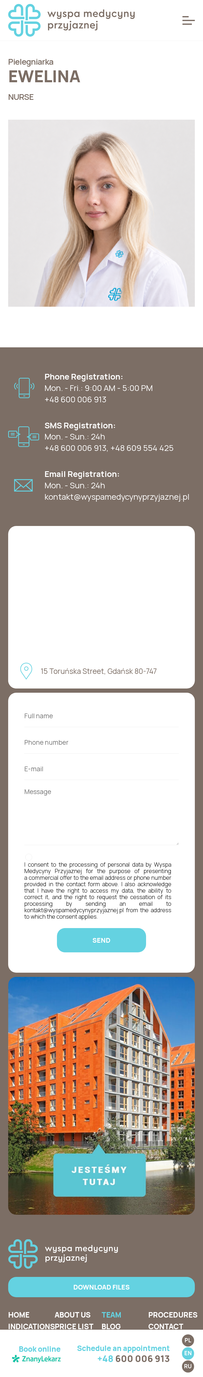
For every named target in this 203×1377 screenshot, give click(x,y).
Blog (111, 1326)
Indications (31, 1326)
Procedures (173, 1315)
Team (111, 1315)
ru (188, 1366)
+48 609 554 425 (142, 447)
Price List (74, 1326)
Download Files (101, 1287)
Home (18, 1315)
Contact (165, 1326)
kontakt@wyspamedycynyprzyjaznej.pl (117, 496)
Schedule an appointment (123, 1353)
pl (187, 1340)
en (188, 1353)
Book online (40, 1349)
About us (73, 1315)
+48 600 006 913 (75, 447)
